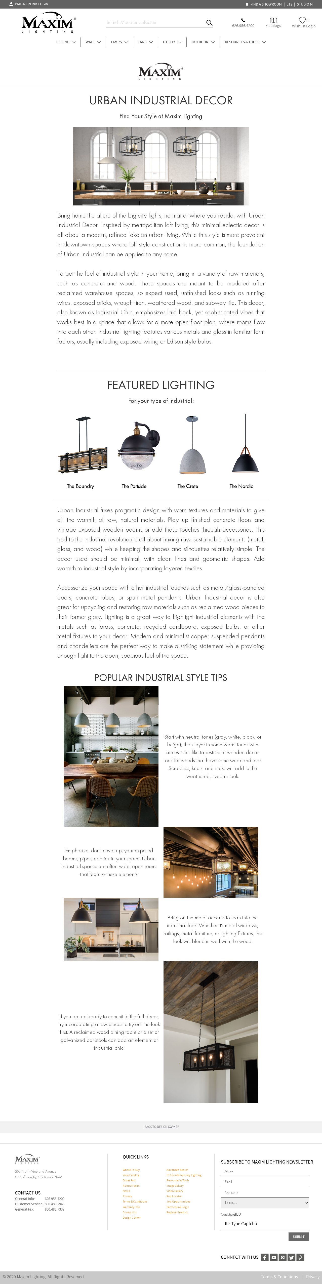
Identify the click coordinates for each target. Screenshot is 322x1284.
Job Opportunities (178, 1202)
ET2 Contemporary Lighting (184, 1175)
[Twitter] (292, 1257)
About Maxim (131, 1186)
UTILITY (169, 42)
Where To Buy (131, 1170)
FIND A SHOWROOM (265, 4)
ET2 (289, 4)
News (126, 1191)
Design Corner (132, 1218)
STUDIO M (305, 4)
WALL (90, 42)
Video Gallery (175, 1191)
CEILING (63, 42)
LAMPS (117, 42)
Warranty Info (131, 1207)
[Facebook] (265, 1257)
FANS (142, 42)
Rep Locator (174, 1196)
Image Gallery (175, 1186)
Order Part (129, 1181)
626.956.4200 (54, 1199)
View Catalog (131, 1175)
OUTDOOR (200, 42)
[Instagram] (282, 1257)
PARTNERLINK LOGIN (30, 4)
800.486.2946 (54, 1204)
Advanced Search (177, 1170)
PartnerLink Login (178, 1207)
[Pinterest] (300, 1257)
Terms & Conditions (135, 1202)
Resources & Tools (178, 1181)
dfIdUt (237, 1214)
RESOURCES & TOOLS (242, 42)
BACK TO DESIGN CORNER (161, 1127)
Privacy (127, 1196)
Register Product (177, 1213)
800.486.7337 (54, 1209)
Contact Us (130, 1213)
